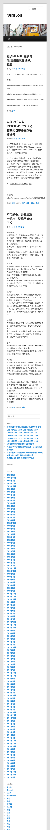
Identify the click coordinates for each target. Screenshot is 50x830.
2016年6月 (11, 684)
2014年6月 (11, 726)
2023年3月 (11, 517)
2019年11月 (11, 596)
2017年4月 (11, 661)
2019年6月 (11, 607)
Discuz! (10, 790)
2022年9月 (11, 525)
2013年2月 (11, 766)
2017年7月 (11, 653)
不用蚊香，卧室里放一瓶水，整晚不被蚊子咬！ (19, 218)
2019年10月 (11, 599)
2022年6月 (11, 531)
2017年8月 (11, 650)
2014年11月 (11, 715)
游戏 (8, 809)
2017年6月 (11, 655)
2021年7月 (11, 551)
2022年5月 (11, 534)
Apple (9, 787)
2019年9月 (11, 602)
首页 (9, 39)
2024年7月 (11, 494)
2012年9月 (11, 777)
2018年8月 (11, 633)
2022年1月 (11, 542)
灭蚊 (23, 407)
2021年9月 (11, 545)
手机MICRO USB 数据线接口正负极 (21, 458)
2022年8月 (11, 528)
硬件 (13, 203)
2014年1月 (11, 737)
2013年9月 (11, 749)
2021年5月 (11, 556)
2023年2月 (11, 520)
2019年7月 (11, 605)
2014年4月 (11, 732)
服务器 (9, 804)
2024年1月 (11, 508)
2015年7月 (11, 698)
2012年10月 (11, 774)
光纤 (23, 203)
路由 (37, 203)
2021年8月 (11, 548)
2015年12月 (11, 695)
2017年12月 (11, 647)
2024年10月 (11, 486)
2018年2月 (11, 644)
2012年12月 (11, 771)
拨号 (28, 203)
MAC (9, 792)
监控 (8, 815)
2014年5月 (11, 729)
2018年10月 (11, 627)
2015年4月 (11, 704)
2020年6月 (11, 579)
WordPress (11, 795)
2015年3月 (11, 706)
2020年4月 (11, 585)
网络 (8, 826)
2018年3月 (11, 641)
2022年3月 (11, 540)
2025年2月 (11, 480)
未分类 (9, 807)
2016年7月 (11, 681)
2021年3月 (11, 559)
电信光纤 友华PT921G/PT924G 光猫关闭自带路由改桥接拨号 (19, 128)
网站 (8, 824)
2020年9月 (11, 573)
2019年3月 (11, 613)
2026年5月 (11, 475)
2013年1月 (11, 769)
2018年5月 (11, 638)
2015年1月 (11, 709)
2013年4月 (11, 760)
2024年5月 (11, 500)
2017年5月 (11, 658)
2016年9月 (11, 678)
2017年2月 (11, 667)
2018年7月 (11, 636)
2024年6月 (11, 497)
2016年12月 (11, 672)
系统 (8, 821)
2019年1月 (11, 619)
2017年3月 (11, 664)
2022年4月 (11, 537)
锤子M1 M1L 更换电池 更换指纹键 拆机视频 (19, 60)
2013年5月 (11, 757)
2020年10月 (11, 571)
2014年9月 (11, 720)
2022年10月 (11, 523)
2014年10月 (11, 718)
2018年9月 (11, 630)
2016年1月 (11, 692)
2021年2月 (11, 562)
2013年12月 (11, 740)
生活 (13, 407)
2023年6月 (11, 511)
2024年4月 (11, 503)
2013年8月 (11, 752)
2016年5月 (11, 687)
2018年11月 (11, 624)
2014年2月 (11, 735)
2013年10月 (11, 746)
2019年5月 (11, 610)
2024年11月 (11, 483)
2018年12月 (11, 621)
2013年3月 (11, 763)
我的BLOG (14, 15)
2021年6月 (11, 554)
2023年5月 (11, 514)
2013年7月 (11, 754)
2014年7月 (11, 723)
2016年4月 (11, 689)
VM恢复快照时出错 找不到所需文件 (20, 444)
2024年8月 (11, 491)
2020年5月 (11, 582)
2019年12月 (11, 593)
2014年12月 (11, 712)
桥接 (32, 203)
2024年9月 (11, 489)
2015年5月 (11, 701)
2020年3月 (11, 588)
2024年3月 (11, 506)
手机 (13, 111)
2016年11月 (11, 675)
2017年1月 (11, 670)
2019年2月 (11, 616)
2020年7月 (11, 576)
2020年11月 (11, 568)
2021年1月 (11, 565)
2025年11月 (11, 477)
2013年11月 (11, 743)
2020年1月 (11, 590)
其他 (8, 798)
